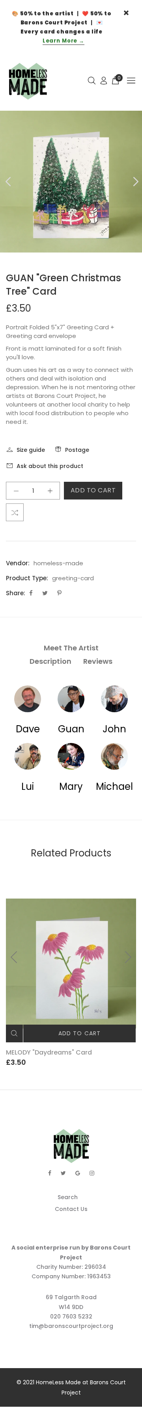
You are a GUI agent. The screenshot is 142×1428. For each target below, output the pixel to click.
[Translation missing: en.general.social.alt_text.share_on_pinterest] (59, 593)
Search (68, 1197)
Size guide (31, 450)
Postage (77, 450)
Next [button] (134, 181)
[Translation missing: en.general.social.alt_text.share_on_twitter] (45, 593)
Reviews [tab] (97, 661)
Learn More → (63, 41)
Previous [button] (7, 181)
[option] (71, 182)
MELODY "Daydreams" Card (49, 1052)
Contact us (71, 1209)
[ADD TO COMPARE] (15, 512)
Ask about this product (50, 466)
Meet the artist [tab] (71, 648)
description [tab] (50, 661)
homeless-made (58, 563)
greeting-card (73, 578)
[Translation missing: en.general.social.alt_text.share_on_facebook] (31, 593)
